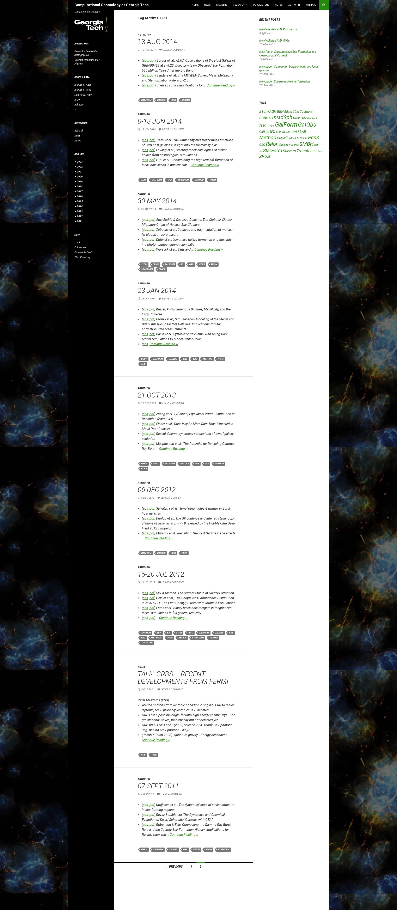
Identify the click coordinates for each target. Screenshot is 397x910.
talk (154, 754)
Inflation (183, 179)
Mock (292, 138)
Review (182, 637)
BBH (159, 632)
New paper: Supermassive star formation (284, 81)
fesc (190, 632)
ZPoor (162, 269)
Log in (77, 242)
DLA (271, 118)
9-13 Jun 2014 (160, 121)
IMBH (288, 132)
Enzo (77, 99)
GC (182, 264)
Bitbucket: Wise (82, 89)
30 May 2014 (157, 201)
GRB (173, 100)
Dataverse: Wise (83, 94)
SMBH (212, 179)
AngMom (146, 632)
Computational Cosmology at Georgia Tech (111, 5)
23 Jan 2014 (157, 290)
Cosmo (305, 112)
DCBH (263, 118)
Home (195, 5)
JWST (295, 131)
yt (75, 109)
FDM (303, 118)
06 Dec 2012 (157, 490)
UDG (315, 151)
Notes (279, 5)
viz (320, 151)
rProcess (294, 144)
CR (311, 112)
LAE (207, 463)
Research (239, 5)
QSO (262, 145)
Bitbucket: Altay (82, 84)
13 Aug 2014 (157, 42)
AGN (143, 179)
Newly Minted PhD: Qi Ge (274, 40)
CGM (296, 112)
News (207, 5)
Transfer (147, 642)
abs (145, 60)
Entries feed (80, 247)
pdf (152, 60)
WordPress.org (82, 257)
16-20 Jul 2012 (161, 574)
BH (168, 632)
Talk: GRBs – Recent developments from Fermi (183, 677)
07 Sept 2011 (158, 786)
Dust (144, 359)
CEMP (156, 264)
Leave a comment (174, 49)
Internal (310, 5)
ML (286, 138)
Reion (214, 264)
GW (283, 132)
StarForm (147, 269)
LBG (195, 359)
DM (277, 117)
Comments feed (83, 252)
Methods (156, 637)
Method (199, 179)
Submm (186, 100)
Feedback (312, 118)
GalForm (146, 100)
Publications (261, 5)
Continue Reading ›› (221, 85)
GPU (278, 132)
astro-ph (294, 5)
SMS (316, 145)
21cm (144, 264)
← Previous (174, 866)
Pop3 (202, 264)
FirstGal (270, 126)
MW (299, 138)
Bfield (288, 112)
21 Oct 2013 (157, 395)
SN (260, 151)
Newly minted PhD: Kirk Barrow (278, 29)
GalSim (264, 132)
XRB (143, 364)
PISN (170, 637)
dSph (144, 463)
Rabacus (79, 104)
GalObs (161, 100)
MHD (280, 138)
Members (221, 5)
